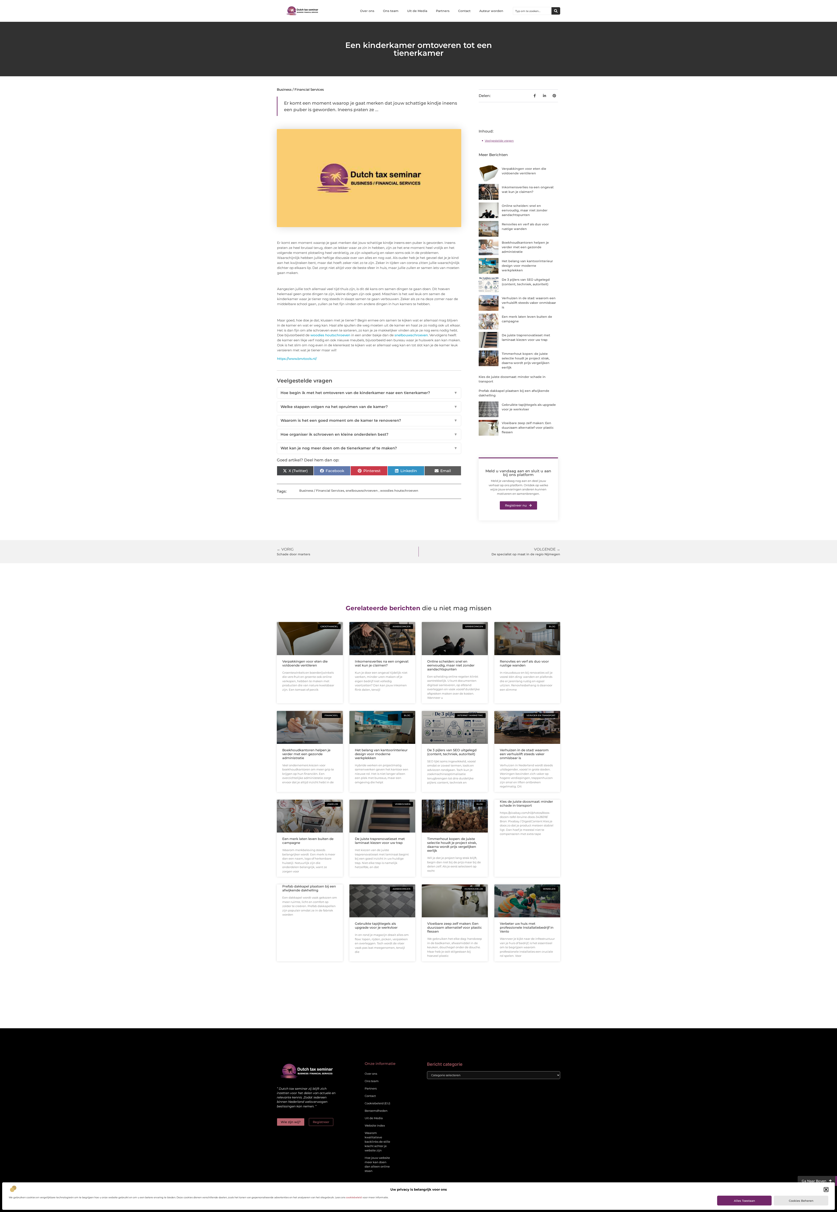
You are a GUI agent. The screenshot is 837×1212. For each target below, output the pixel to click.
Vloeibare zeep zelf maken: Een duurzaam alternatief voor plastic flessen (528, 427)
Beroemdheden (376, 1110)
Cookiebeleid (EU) (377, 1103)
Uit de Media (417, 11)
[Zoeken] (555, 11)
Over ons (367, 11)
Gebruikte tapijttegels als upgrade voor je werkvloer (376, 925)
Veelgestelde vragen (499, 140)
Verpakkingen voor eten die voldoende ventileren (305, 663)
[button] (826, 1189)
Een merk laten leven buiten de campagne (307, 841)
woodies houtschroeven (330, 335)
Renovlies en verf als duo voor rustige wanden (524, 663)
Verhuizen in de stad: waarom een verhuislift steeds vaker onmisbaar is (529, 302)
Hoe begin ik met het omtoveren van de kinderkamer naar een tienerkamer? (369, 393)
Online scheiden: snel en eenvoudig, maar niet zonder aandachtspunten (525, 210)
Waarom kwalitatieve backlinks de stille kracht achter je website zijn (377, 1141)
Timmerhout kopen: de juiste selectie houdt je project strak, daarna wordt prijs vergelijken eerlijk (452, 845)
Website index (375, 1125)
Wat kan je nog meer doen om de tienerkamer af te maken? (369, 448)
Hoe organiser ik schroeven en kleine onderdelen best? (369, 434)
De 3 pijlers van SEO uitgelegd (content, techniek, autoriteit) (451, 752)
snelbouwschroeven (411, 335)
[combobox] (532, 11)
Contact (464, 11)
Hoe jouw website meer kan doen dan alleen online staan (377, 1164)
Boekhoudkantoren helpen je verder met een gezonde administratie (525, 247)
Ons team (390, 11)
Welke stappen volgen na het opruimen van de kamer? (369, 407)
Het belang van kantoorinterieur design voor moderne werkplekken (527, 265)
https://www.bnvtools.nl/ (297, 359)
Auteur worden (491, 11)
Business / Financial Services (300, 89)
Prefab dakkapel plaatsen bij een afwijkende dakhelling (309, 888)
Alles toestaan (744, 1200)
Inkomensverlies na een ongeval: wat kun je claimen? (382, 663)
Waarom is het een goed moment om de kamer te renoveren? (369, 420)
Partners (442, 11)
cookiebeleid (354, 1197)
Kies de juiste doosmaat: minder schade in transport (526, 803)
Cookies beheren (801, 1200)
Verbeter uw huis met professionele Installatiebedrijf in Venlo (526, 927)
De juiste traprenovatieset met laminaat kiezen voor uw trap (380, 841)
